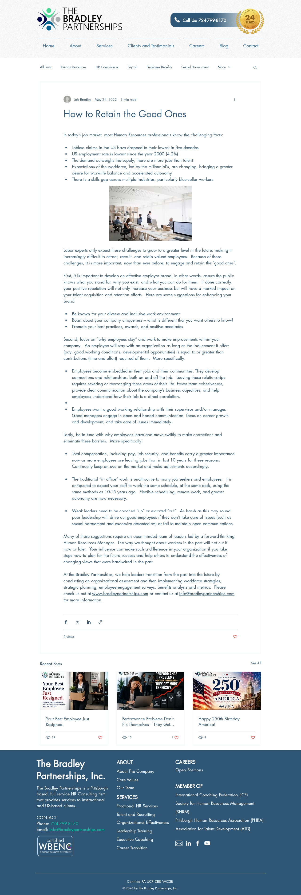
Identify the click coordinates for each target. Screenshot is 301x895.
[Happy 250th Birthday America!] (227, 691)
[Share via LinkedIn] (89, 622)
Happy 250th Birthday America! (219, 721)
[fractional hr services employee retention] (74, 691)
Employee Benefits (159, 67)
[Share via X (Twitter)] (77, 622)
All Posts (45, 67)
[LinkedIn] (188, 843)
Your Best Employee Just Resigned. (67, 721)
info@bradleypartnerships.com (77, 829)
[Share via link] (100, 622)
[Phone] (177, 20)
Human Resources (73, 67)
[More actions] (235, 99)
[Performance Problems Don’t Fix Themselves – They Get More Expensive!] (151, 691)
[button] (255, 67)
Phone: (44, 823)
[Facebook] (197, 843)
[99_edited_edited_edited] (178, 843)
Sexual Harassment (194, 67)
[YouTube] (207, 843)
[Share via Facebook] (65, 622)
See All (256, 663)
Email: (43, 829)
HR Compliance (107, 67)
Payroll (132, 67)
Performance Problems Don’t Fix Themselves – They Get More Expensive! (148, 721)
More (222, 67)
